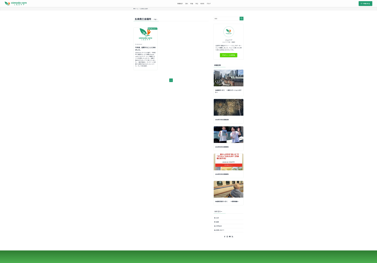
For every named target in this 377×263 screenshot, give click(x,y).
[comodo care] (16, 3)
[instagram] (227, 237)
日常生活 (219, 226)
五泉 (217, 218)
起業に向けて (220, 230)
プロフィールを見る (228, 55)
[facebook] (225, 237)
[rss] (232, 237)
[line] (230, 237)
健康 (217, 222)
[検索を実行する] (241, 18)
